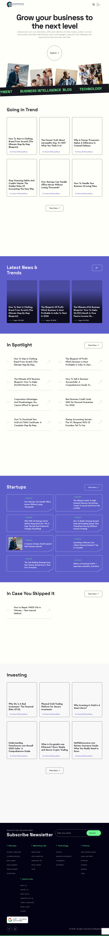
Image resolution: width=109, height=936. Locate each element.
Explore (53, 53)
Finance (86, 846)
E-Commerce (60, 861)
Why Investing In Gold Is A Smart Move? (87, 707)
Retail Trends (36, 865)
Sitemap (23, 911)
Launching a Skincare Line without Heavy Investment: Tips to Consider (85, 545)
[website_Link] (9, 929)
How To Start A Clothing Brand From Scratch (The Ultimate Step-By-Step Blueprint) (21, 143)
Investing (84, 861)
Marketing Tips (40, 846)
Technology (66, 89)
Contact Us (24, 890)
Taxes (83, 874)
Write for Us (24, 894)
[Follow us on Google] (17, 920)
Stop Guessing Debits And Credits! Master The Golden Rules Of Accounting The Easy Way (21, 184)
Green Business (12, 869)
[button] (8, 301)
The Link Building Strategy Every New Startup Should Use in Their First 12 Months (37, 565)
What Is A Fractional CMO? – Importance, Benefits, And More (86, 565)
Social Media (36, 852)
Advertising (11, 874)
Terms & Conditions (27, 903)
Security (59, 852)
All (97, 268)
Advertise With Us (26, 898)
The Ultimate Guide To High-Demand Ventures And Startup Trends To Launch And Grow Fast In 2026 (86, 504)
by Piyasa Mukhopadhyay (18, 152)
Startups (28, 498)
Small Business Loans (88, 852)
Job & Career (11, 861)
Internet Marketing (14, 852)
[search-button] (94, 4)
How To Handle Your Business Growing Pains (85, 185)
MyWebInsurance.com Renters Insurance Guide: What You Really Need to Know (86, 747)
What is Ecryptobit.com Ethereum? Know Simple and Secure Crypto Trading (54, 747)
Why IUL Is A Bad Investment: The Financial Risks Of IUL (21, 706)
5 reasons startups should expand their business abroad (37, 545)
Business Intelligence (64, 856)
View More (53, 208)
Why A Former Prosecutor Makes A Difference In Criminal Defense (86, 143)
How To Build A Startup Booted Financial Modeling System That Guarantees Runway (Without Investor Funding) (86, 525)
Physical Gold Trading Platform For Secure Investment (52, 706)
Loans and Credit (87, 856)
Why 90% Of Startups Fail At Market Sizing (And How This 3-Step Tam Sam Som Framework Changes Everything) (37, 525)
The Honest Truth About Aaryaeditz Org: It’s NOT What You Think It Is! (53, 143)
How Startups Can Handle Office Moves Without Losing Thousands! (54, 184)
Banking (84, 869)
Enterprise (60, 865)
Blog (42, 90)
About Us (23, 885)
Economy (84, 865)
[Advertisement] (54, 231)
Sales (33, 869)
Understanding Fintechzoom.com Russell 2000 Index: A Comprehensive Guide (21, 747)
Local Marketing (37, 856)
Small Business (12, 865)
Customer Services (13, 856)
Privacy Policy (25, 907)
